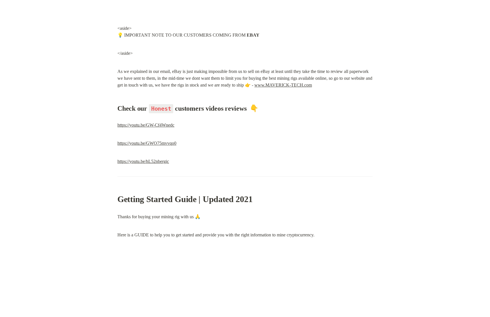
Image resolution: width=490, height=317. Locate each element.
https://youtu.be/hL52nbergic (143, 161)
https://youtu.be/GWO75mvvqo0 (146, 143)
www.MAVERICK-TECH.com (283, 85)
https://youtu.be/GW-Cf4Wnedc (145, 125)
